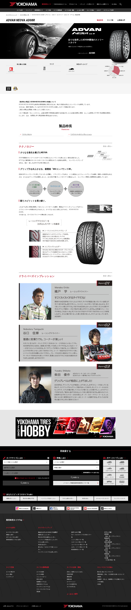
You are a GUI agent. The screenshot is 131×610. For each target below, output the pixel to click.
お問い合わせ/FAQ (8, 606)
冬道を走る (85, 498)
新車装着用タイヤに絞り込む (91, 472)
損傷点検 (69, 579)
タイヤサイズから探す (12, 532)
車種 (61, 458)
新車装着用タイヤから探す (13, 539)
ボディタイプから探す (12, 537)
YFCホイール (73, 4)
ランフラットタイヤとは (43, 586)
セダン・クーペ (109, 477)
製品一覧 (107, 536)
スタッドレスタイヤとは (43, 589)
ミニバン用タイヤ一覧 (77, 539)
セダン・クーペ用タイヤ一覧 (79, 547)
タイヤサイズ (14, 458)
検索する (121, 4)
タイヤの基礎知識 (58, 10)
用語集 (38, 591)
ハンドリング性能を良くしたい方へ (48, 539)
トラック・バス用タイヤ (87, 4)
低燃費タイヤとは (41, 581)
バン (122, 484)
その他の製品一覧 (110, 560)
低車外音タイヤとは (42, 584)
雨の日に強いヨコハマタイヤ (105, 572)
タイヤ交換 (48, 10)
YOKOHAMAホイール (60, 4)
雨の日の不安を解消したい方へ (46, 537)
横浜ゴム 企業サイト (103, 4)
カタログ (99, 10)
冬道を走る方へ (42, 544)
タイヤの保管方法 (72, 584)
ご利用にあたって (36, 606)
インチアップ (10, 576)
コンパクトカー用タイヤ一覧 (79, 544)
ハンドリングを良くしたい (48, 498)
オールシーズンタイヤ (102, 498)
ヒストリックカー (109, 483)
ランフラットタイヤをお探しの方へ (48, 552)
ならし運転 (9, 574)
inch (44, 68)
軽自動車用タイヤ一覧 (77, 549)
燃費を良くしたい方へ (44, 534)
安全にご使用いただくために (75, 572)
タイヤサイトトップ (11, 15)
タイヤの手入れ (71, 586)
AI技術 (99, 584)
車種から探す (10, 534)
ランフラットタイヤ (119, 498)
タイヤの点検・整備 (69, 10)
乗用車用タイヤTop (14, 520)
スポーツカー (109, 470)
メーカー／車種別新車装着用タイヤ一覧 (76, 483)
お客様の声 (121, 20)
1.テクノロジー (27, 134)
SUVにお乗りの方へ (68, 498)
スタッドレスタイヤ (43, 478)
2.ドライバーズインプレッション (81, 134)
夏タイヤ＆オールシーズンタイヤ (26, 478)
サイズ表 (110, 20)
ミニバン (121, 464)
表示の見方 (40, 579)
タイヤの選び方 (10, 572)
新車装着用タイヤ (39, 10)
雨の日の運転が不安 (28, 498)
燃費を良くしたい (11, 498)
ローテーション (71, 581)
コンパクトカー (122, 470)
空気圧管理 (70, 574)
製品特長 (100, 20)
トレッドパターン (41, 576)
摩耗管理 (69, 576)
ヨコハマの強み (90, 10)
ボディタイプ (115, 458)
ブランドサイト (116, 536)
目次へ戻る (107, 146)
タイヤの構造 (40, 574)
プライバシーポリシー (22, 606)
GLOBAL (114, 4)
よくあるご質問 (80, 10)
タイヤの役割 (40, 572)
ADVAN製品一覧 (24, 15)
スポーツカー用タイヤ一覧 (78, 542)
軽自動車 (121, 477)
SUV (109, 464)
